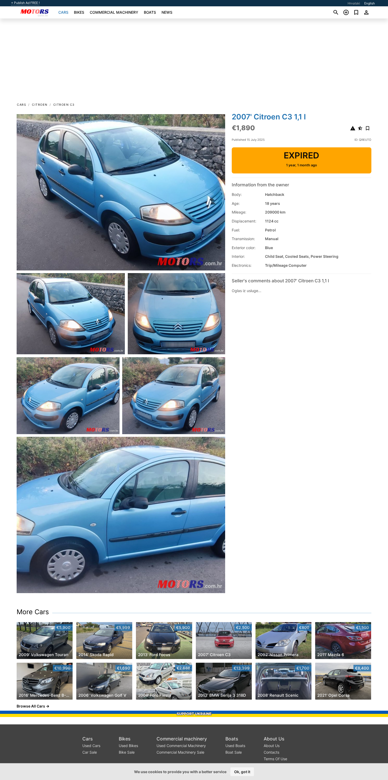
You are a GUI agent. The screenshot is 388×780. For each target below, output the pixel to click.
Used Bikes (128, 745)
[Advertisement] (194, 62)
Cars (63, 12)
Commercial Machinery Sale (180, 752)
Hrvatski (354, 3)
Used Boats (235, 745)
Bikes (79, 12)
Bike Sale (127, 752)
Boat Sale (233, 752)
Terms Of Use (275, 759)
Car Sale (89, 752)
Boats (150, 12)
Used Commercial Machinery (181, 745)
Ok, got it (242, 771)
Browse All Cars (31, 706)
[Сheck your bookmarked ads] (356, 12)
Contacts (271, 752)
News (167, 12)
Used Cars (91, 745)
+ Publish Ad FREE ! (25, 3)
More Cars (33, 612)
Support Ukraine (194, 713)
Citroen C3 (64, 104)
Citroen (40, 104)
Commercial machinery (114, 12)
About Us (274, 739)
